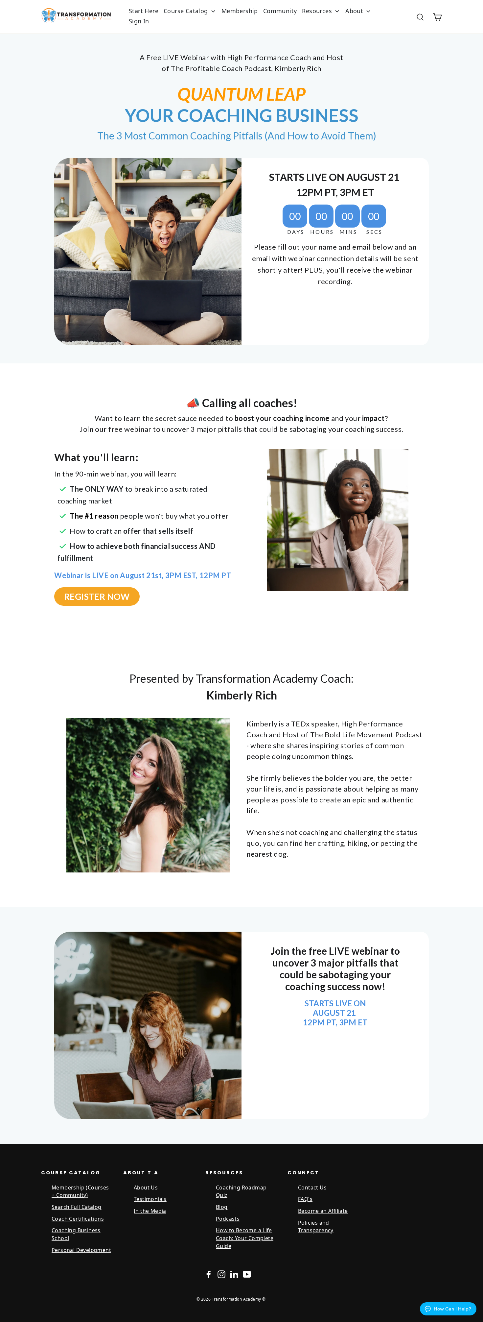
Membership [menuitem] (239, 11)
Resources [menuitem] (317, 11)
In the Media (150, 1210)
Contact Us (312, 1187)
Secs (374, 231)
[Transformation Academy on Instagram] (221, 1274)
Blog (222, 1207)
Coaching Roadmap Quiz (241, 1191)
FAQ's (305, 1199)
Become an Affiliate (323, 1210)
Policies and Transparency (316, 1226)
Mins (348, 231)
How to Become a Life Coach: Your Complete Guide (244, 1238)
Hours (322, 231)
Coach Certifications (78, 1218)
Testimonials (150, 1199)
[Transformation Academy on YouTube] (247, 1274)
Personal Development (81, 1250)
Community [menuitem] (280, 11)
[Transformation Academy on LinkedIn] (234, 1274)
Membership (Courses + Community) (80, 1191)
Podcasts (228, 1218)
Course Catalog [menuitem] (186, 11)
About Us (146, 1187)
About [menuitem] (354, 11)
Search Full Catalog (77, 1207)
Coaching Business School (76, 1234)
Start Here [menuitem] (143, 11)
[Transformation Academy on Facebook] (209, 1274)
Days (296, 231)
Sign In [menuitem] (139, 21)
